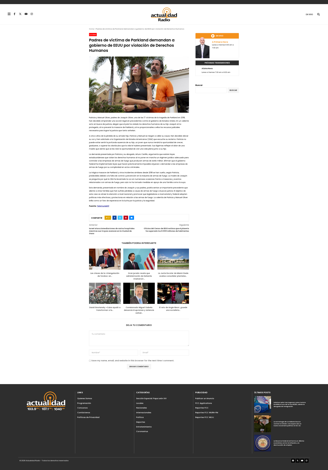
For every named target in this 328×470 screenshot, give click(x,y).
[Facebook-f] (14, 14)
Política (140, 417)
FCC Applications (203, 403)
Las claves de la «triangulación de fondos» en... (104, 274)
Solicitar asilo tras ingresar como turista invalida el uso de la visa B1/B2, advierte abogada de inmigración (290, 404)
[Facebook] (293, 461)
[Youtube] (26, 14)
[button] (318, 14)
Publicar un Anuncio (204, 398)
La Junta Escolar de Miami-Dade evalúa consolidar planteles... (173, 274)
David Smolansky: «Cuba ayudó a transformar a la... (104, 309)
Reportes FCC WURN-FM (206, 412)
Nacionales (141, 408)
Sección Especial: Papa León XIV (151, 398)
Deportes (140, 422)
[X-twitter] (20, 14)
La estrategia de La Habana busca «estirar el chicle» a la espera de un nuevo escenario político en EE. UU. (287, 424)
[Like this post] (109, 218)
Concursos (82, 408)
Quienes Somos (84, 398)
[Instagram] (31, 14)
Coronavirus (142, 431)
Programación (84, 403)
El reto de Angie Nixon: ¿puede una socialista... (173, 309)
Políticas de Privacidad (88, 417)
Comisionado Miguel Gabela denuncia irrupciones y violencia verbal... (139, 310)
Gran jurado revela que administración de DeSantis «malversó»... (139, 276)
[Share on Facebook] (114, 218)
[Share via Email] (131, 218)
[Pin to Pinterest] (126, 218)
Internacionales (143, 412)
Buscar (199, 85)
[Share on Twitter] (120, 218)
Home (91, 29)
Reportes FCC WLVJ (204, 417)
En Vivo (309, 14)
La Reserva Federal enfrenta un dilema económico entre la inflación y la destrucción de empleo (289, 443)
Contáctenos (83, 412)
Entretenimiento (144, 427)
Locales (139, 403)
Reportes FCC (201, 408)
